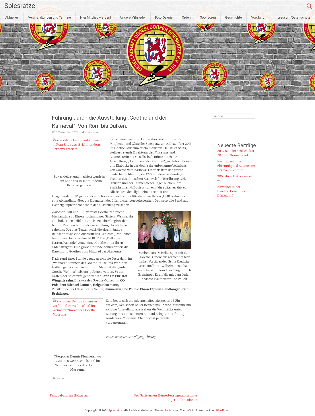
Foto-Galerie (164, 17)
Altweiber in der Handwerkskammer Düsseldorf (231, 191)
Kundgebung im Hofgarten (67, 395)
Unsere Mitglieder (133, 17)
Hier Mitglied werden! (95, 17)
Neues (60, 378)
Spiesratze (20, 6)
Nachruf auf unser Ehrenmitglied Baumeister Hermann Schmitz (236, 166)
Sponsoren (208, 17)
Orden (186, 17)
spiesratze (92, 132)
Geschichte (233, 17)
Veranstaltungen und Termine (49, 17)
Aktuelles (12, 17)
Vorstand (257, 17)
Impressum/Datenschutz (292, 17)
